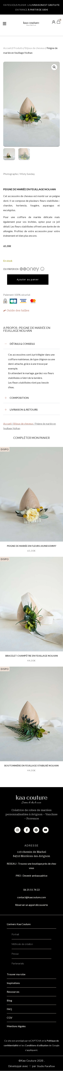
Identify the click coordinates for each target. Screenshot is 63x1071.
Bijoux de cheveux (35, 47)
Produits (18, 47)
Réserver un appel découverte (31, 904)
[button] (54, 67)
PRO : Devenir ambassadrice (31, 875)
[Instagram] (17, 830)
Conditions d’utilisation (36, 1045)
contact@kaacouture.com (31, 897)
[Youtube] (45, 830)
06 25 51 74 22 (31, 889)
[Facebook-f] (27, 830)
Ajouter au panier (28, 279)
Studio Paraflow (46, 1066)
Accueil (7, 47)
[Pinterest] (36, 830)
